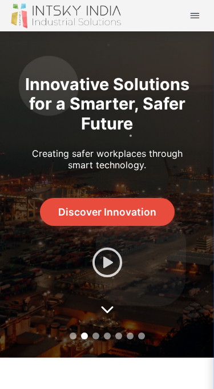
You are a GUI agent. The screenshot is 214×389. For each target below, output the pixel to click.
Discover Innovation (107, 212)
